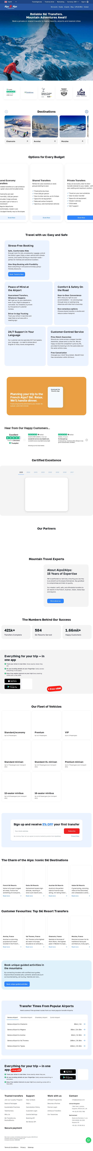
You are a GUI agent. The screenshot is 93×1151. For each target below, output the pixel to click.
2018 (64, 472)
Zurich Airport (55, 1017)
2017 (72, 472)
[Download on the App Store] (68, 1071)
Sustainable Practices (12, 1107)
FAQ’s (28, 1103)
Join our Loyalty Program (13, 1100)
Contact (86, 7)
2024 (28, 472)
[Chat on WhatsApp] (88, 1140)
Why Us (7, 1114)
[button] (86, 111)
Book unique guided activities (17, 984)
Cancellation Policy (33, 1107)
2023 (35, 472)
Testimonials (9, 1111)
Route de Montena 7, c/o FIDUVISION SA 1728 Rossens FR (79, 1120)
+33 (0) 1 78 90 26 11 (78, 1125)
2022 (43, 472)
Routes (61, 7)
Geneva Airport (12, 1017)
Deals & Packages (11, 1103)
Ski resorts (54, 7)
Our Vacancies (53, 1114)
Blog (72, 7)
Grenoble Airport (26, 1017)
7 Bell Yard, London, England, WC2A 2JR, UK (79, 1107)
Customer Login (31, 1111)
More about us (55, 601)
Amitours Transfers (54, 1111)
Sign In (83, 2)
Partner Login (52, 1107)
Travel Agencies (37, 2)
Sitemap (31, 1147)
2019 (57, 472)
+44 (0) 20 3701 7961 (78, 1111)
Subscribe (71, 831)
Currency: (72, 2)
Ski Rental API (31, 1122)
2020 (50, 472)
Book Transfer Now (17, 274)
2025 (21, 472)
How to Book (30, 1100)
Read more (6, 896)
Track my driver (49, 2)
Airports (66, 7)
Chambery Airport (41, 1017)
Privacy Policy (75, 836)
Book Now (46, 218)
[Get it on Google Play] (68, 1077)
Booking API (30, 1118)
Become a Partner (54, 1103)
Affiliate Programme (55, 1100)
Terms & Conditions (11, 1147)
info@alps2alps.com (78, 1100)
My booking (60, 2)
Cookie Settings (31, 1114)
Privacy (23, 1147)
